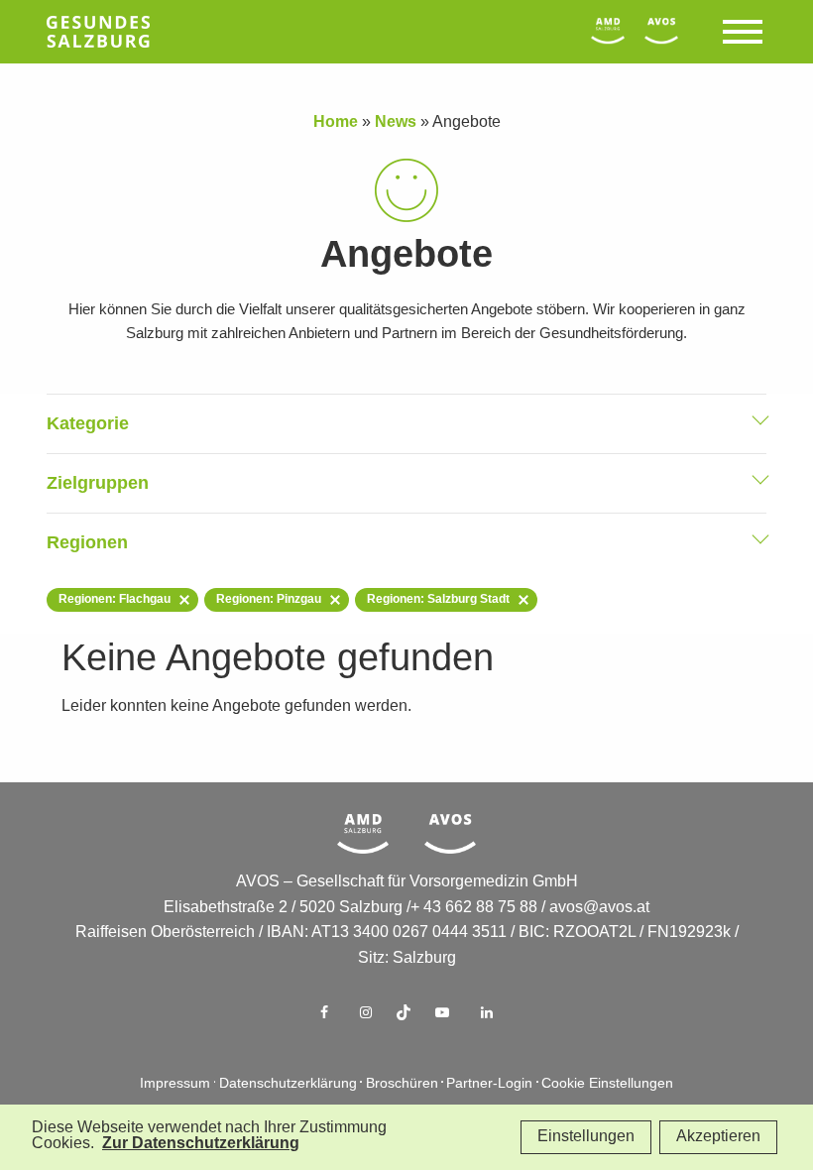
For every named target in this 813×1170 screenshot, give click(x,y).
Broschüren (402, 1084)
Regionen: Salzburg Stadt (438, 599)
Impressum (175, 1084)
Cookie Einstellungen (607, 1084)
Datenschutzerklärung (288, 1084)
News (395, 122)
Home (335, 122)
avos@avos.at (599, 907)
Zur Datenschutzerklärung (200, 1143)
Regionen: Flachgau (114, 599)
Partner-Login (489, 1084)
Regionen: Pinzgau (268, 599)
